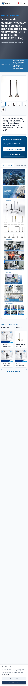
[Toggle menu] (24, 3)
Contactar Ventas (15, 154)
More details (5, 674)
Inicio (2, 64)
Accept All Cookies (14, 683)
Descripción (8, 165)
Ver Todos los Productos (13, 371)
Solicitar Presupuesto (15, 149)
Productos (9, 64)
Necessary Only (14, 678)
